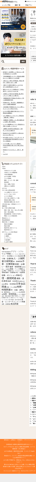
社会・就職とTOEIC (9, 184)
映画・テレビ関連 (12, 287)
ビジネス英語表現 (18, 256)
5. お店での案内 (8, 242)
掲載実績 (4, 206)
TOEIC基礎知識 (8, 174)
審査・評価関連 (10, 272)
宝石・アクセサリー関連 (18, 270)
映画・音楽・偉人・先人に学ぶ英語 (13, 210)
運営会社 (6, 440)
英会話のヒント (6, 218)
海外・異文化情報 (9, 212)
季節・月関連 (7, 270)
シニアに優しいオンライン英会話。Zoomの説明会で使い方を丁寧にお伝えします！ (13, 145)
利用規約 (19, 440)
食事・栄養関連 (6, 304)
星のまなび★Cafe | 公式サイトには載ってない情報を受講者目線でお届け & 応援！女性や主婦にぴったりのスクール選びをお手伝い (19, 466)
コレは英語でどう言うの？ (11, 192)
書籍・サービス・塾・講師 (11, 180)
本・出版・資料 (17, 290)
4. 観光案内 (7, 240)
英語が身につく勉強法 (8, 222)
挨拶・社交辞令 (13, 281)
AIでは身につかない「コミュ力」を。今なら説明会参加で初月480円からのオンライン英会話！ (13, 139)
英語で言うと (7, 297)
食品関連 (14, 304)
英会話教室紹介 (6, 220)
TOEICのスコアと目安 (10, 170)
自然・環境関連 (9, 294)
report (3, 166)
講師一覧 (17, 5)
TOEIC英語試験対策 (6, 251)
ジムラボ (5, 154)
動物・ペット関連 (16, 269)
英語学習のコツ (8, 229)
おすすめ (4, 188)
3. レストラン (7, 238)
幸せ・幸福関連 (20, 272)
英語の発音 (7, 226)
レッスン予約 (6, 5)
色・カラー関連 (20, 294)
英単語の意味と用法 (9, 200)
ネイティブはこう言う (10, 194)
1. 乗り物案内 (7, 234)
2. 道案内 (6, 236)
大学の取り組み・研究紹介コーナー (11, 204)
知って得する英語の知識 (8, 208)
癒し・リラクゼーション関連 (15, 292)
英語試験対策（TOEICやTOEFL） (13, 214)
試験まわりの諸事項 (9, 186)
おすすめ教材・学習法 (10, 176)
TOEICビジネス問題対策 (10, 172)
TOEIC (4, 168)
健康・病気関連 (15, 267)
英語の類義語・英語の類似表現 (14, 299)
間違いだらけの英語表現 (10, 216)
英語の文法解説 (8, 224)
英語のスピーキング (15, 297)
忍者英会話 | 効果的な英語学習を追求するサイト (19, 444)
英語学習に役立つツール (10, 228)
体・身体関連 (17, 261)
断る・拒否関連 (10, 284)
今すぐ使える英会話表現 (8, 190)
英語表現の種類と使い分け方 (11, 202)
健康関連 (23, 266)
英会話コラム (12, 2)
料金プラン (29, 5)
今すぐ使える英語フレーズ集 (11, 198)
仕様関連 (8, 261)
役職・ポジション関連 (11, 275)
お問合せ (13, 440)
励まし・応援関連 (6, 269)
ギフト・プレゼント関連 (16, 254)
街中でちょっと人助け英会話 (9, 232)
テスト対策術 (7, 178)
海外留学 (6, 182)
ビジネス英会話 (8, 196)
